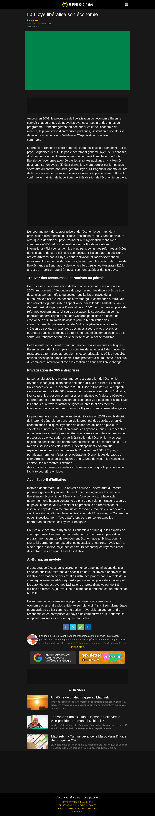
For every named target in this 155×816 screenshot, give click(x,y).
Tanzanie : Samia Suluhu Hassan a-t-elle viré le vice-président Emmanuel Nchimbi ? (85, 719)
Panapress (32, 20)
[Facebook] (66, 627)
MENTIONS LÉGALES (87, 805)
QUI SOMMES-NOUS (67, 805)
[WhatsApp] (81, 627)
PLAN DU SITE (86, 802)
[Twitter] (73, 627)
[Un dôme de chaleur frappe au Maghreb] (37, 702)
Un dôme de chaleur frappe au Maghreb (80, 697)
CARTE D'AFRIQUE (70, 802)
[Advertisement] (77, 105)
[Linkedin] (88, 627)
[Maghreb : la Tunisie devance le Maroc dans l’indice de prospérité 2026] (37, 741)
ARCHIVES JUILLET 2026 (68, 808)
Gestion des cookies (89, 808)
